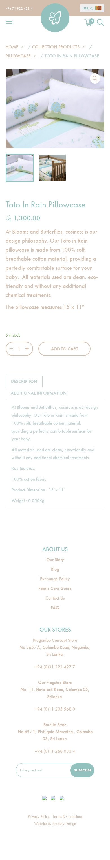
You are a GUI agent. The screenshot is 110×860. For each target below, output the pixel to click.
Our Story (55, 559)
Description (24, 381)
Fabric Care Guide (55, 588)
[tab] (24, 382)
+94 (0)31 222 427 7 (55, 667)
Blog (55, 569)
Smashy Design (64, 823)
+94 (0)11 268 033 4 (55, 751)
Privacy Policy (39, 816)
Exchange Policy (55, 579)
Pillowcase (18, 56)
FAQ (55, 608)
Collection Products (56, 47)
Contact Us (55, 598)
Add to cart (64, 349)
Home (12, 47)
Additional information (39, 393)
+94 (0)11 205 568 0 (55, 709)
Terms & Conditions (67, 816)
